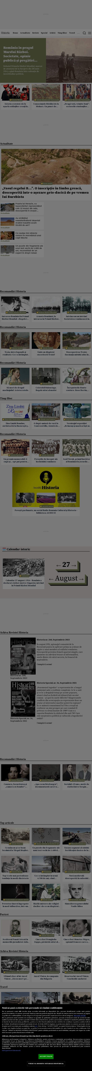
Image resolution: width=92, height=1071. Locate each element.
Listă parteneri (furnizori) (11, 1050)
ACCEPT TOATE (46, 1056)
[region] (46, 1037)
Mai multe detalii (79, 1015)
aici (36, 1026)
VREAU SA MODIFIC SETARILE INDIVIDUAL (46, 1064)
